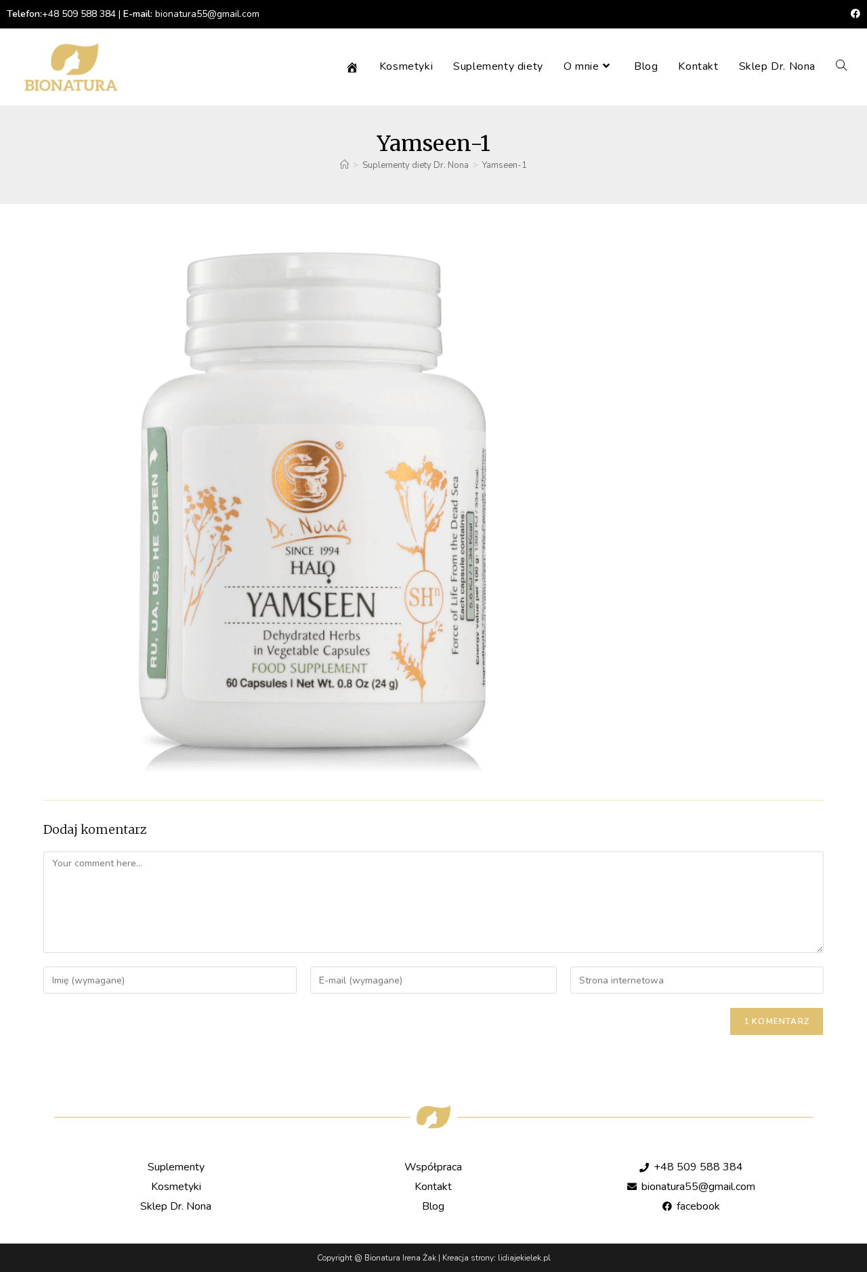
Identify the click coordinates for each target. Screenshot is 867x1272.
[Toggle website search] (841, 66)
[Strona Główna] (344, 165)
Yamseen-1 (504, 165)
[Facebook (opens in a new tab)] (853, 14)
